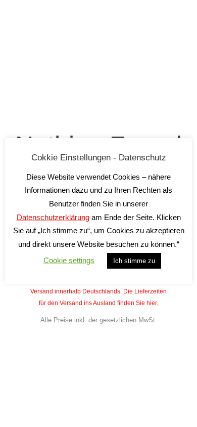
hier (151, 303)
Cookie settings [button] (68, 260)
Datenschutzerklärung (53, 217)
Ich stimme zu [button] (134, 261)
